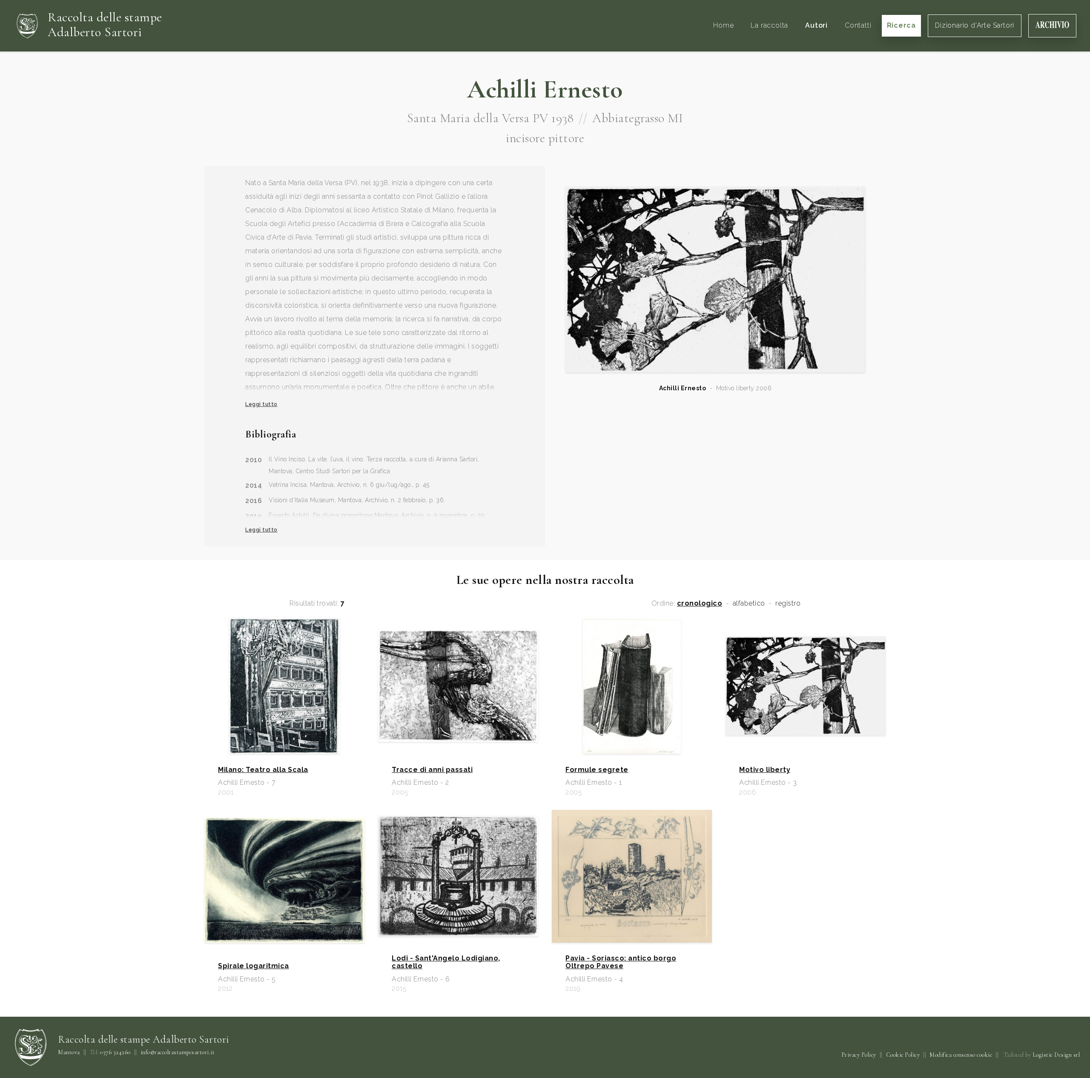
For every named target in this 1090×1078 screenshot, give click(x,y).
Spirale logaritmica (253, 966)
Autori (816, 25)
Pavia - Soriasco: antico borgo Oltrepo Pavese (620, 962)
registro (787, 603)
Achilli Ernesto (682, 388)
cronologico (700, 603)
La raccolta (769, 25)
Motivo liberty (764, 770)
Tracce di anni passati (432, 770)
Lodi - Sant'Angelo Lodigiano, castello (446, 962)
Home (723, 25)
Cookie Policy (903, 1054)
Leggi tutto (261, 404)
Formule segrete (596, 770)
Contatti (858, 25)
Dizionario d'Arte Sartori (974, 25)
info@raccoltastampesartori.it (178, 1052)
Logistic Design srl (1056, 1054)
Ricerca (901, 25)
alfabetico (749, 603)
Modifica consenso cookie (960, 1054)
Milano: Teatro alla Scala (263, 770)
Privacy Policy (858, 1054)
